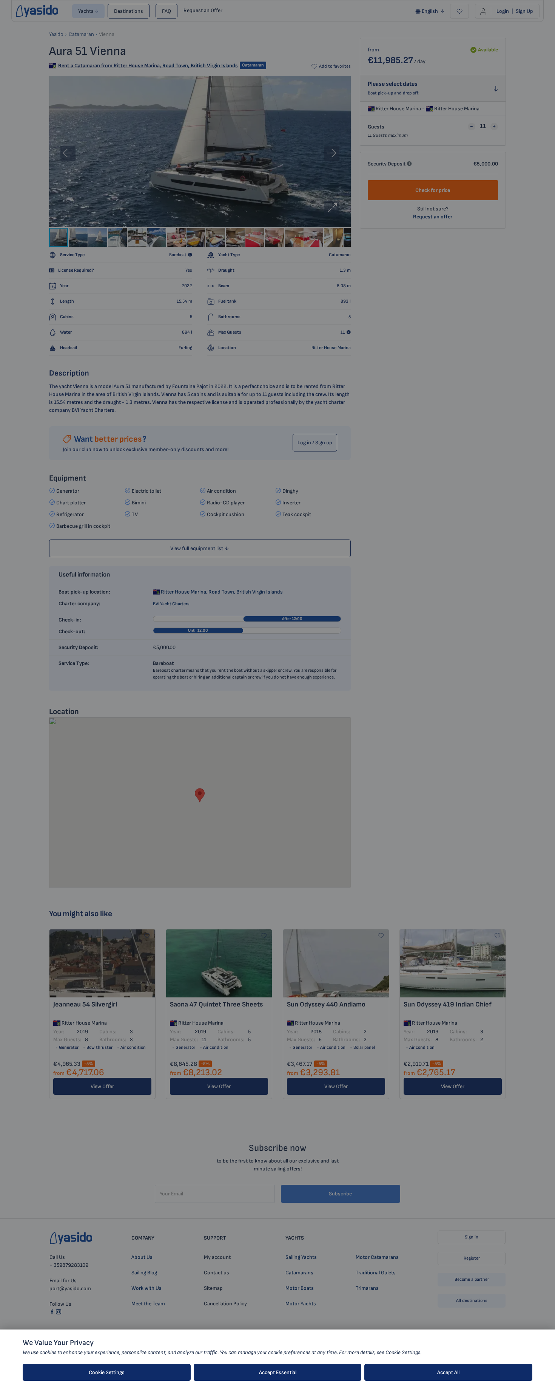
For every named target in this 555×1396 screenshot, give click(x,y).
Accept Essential (277, 1372)
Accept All (448, 1372)
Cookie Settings (107, 1372)
